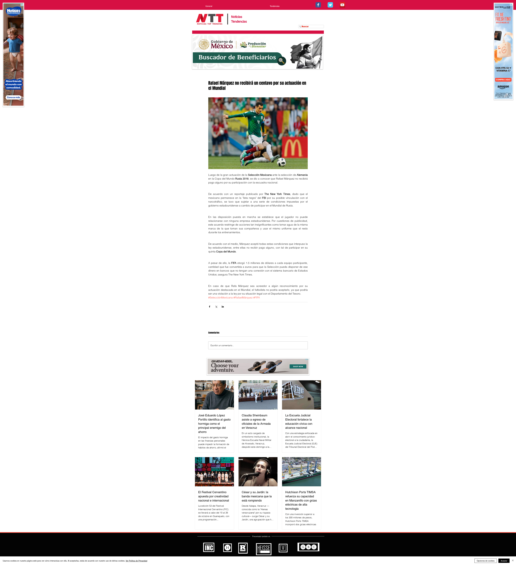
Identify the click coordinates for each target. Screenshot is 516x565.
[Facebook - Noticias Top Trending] (318, 5)
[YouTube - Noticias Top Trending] (342, 5)
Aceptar (504, 560)
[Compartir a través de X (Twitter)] (216, 306)
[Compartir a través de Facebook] (209, 306)
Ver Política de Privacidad (136, 560)
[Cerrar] (512, 561)
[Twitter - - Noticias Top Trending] (330, 5)
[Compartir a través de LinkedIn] (222, 306)
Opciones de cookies (485, 560)
